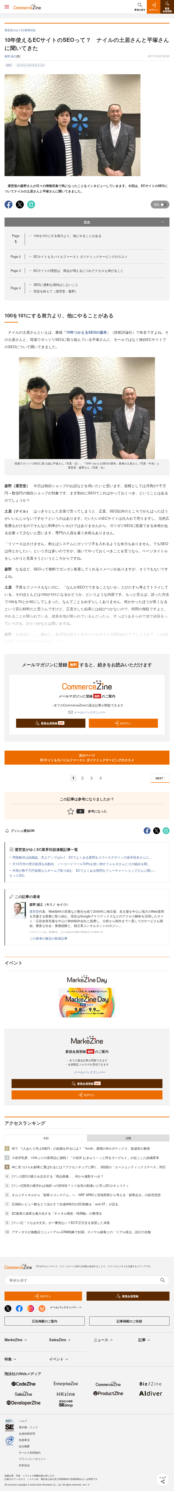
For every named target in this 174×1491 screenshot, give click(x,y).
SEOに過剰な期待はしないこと (56, 284)
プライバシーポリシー (32, 1459)
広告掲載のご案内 (44, 1321)
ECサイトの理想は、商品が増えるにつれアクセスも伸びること (78, 270)
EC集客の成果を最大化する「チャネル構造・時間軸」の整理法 (57, 1213)
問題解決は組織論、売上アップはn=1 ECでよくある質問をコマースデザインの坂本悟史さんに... (82, 857)
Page (16, 256)
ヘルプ (23, 1421)
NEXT (159, 778)
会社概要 (24, 1446)
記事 (142, 1339)
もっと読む (17, 875)
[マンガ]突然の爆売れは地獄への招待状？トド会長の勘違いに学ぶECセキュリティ (70, 1185)
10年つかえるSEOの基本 (86, 332)
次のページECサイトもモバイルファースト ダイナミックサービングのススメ (87, 757)
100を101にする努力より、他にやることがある (68, 235)
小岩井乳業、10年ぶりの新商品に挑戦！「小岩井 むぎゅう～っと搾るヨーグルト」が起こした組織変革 (85, 1157)
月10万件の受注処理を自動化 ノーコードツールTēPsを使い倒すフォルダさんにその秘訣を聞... (81, 864)
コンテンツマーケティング (30, 65)
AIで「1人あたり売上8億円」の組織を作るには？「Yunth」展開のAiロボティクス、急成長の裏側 (81, 1148)
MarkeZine (13, 1339)
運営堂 (34, 911)
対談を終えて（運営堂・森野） (56, 291)
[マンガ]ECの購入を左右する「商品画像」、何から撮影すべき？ (58, 1176)
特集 (8, 1359)
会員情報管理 (27, 1433)
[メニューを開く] (7, 7)
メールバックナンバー (90, 712)
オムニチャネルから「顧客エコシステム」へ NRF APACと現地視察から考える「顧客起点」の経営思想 (86, 1194)
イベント (56, 1359)
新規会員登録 (52, 723)
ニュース (101, 1339)
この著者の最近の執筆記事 (48, 938)
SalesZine (57, 1339)
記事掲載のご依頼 (129, 1321)
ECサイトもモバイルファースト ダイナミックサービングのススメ (81, 256)
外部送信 (24, 1465)
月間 (128, 1138)
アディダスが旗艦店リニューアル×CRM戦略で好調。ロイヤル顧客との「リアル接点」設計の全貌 (81, 1232)
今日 (46, 1138)
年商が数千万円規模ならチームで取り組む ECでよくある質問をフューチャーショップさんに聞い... (84, 870)
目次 (87, 222)
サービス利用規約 (30, 1452)
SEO (8, 65)
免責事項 (24, 1440)
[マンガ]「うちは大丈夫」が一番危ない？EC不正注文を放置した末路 (61, 1222)
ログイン (125, 723)
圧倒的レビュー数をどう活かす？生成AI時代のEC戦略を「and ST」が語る (65, 1204)
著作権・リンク (28, 1427)
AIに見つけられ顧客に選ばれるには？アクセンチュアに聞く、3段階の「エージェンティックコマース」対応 (89, 1167)
